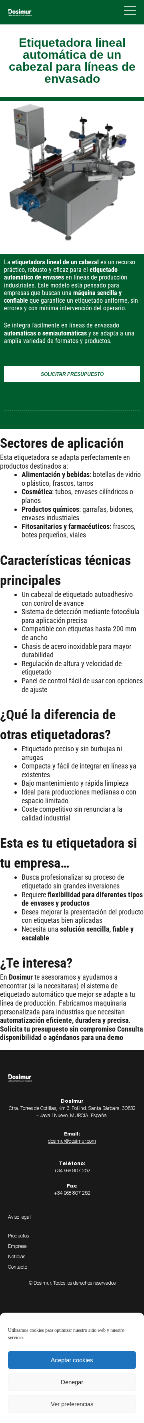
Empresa (17, 1246)
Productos (18, 1236)
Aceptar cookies (72, 1360)
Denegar (72, 1382)
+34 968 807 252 (72, 1171)
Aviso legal (19, 1217)
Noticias (16, 1256)
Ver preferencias (72, 1404)
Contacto (17, 1267)
